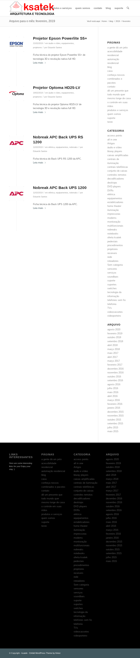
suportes (111, 284)
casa (109, 71)
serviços (111, 272)
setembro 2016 (115, 380)
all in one (112, 139)
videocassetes (115, 312)
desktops (112, 182)
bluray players (114, 151)
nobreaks (73, 147)
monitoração (113, 221)
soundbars (112, 276)
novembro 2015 (115, 415)
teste (110, 121)
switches (112, 288)
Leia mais (38, 62)
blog (109, 67)
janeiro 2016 (113, 407)
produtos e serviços (117, 110)
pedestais (112, 241)
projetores (37, 47)
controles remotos (116, 174)
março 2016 (113, 400)
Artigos (111, 143)
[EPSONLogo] (16, 44)
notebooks (112, 233)
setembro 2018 (115, 341)
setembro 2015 (115, 423)
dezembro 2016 (115, 368)
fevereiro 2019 (114, 333)
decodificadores (115, 178)
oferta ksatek (114, 237)
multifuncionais (115, 225)
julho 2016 (112, 388)
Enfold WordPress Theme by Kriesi (44, 653)
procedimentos (115, 245)
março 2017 (113, 360)
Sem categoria (115, 264)
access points (114, 135)
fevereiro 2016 (114, 404)
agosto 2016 (113, 384)
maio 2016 (112, 392)
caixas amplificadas (117, 155)
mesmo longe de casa (119, 98)
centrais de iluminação (85, 482)
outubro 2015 (114, 419)
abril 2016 (112, 396)
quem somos (114, 114)
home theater (114, 206)
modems (111, 218)
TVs (109, 308)
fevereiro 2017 (114, 364)
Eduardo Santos (55, 47)
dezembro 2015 (115, 411)
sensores (112, 268)
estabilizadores (115, 202)
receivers (112, 253)
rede (109, 257)
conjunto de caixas (117, 170)
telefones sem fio (116, 300)
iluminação (113, 210)
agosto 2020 (113, 329)
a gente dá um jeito (117, 47)
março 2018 (113, 349)
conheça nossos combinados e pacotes (116, 79)
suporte (111, 118)
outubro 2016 (114, 376)
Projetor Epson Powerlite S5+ (60, 38)
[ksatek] (32, 8)
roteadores (112, 261)
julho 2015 (112, 427)
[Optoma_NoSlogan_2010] (16, 93)
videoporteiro (114, 315)
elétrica (51, 147)
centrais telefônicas (117, 167)
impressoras (113, 214)
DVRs (110, 190)
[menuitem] (43, 8)
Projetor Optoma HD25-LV (56, 87)
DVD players (114, 186)
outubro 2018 (114, 337)
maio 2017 (112, 353)
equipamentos (67, 43)
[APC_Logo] (16, 143)
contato (111, 86)
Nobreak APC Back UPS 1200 (60, 187)
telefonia (111, 304)
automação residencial (53, 471)
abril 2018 (112, 345)
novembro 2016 (115, 372)
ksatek (25, 653)
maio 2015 (112, 431)
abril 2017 (112, 357)
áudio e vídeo (54, 43)
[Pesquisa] (128, 8)
